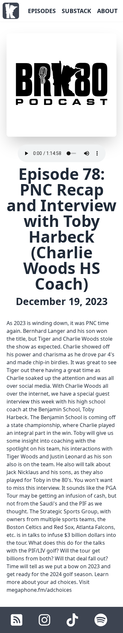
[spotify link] (101, 620)
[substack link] (16, 620)
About (107, 11)
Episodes (42, 11)
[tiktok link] (72, 620)
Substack (76, 11)
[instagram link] (44, 620)
